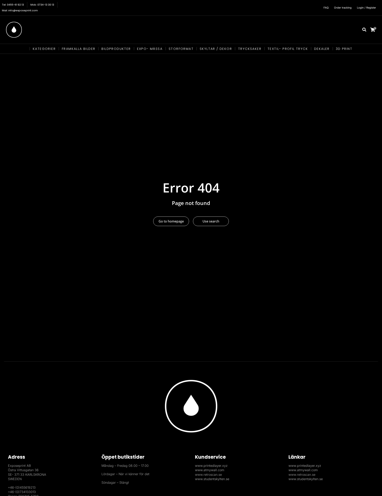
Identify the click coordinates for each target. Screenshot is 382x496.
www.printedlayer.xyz (211, 466)
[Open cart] (375, 30)
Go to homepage (171, 221)
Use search (211, 221)
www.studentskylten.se (212, 479)
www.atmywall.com (209, 470)
